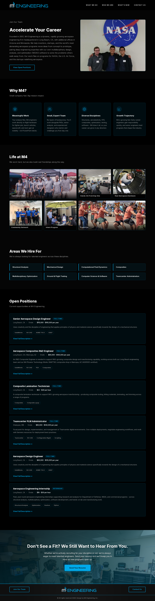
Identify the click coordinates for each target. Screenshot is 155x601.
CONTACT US (140, 5)
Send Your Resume (77, 568)
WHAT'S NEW (123, 5)
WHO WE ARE (107, 5)
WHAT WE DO (91, 5)
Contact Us (137, 589)
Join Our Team (19, 589)
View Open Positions (22, 67)
